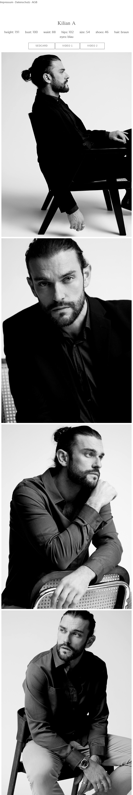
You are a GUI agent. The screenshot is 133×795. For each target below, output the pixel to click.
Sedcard (42, 45)
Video (67, 45)
